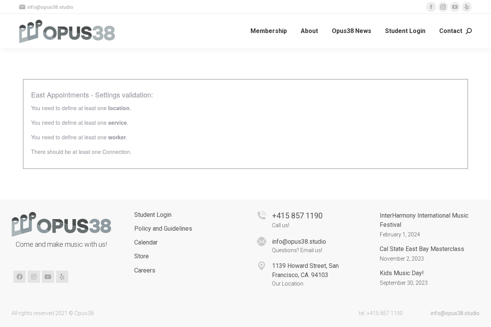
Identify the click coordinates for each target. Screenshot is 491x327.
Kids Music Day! (402, 273)
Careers (144, 270)
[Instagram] (34, 277)
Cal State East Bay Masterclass (422, 249)
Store (141, 256)
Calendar (146, 242)
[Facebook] (19, 277)
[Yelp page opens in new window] (467, 7)
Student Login (152, 214)
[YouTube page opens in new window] (455, 7)
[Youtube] (48, 277)
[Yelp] (62, 277)
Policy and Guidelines (163, 228)
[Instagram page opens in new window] (443, 7)
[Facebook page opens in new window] (431, 7)
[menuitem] (268, 31)
